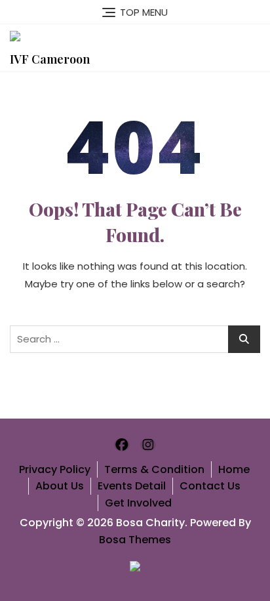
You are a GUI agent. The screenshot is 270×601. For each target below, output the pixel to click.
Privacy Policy (54, 469)
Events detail (132, 485)
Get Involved (138, 502)
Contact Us (210, 485)
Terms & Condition (154, 469)
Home (234, 469)
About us (59, 485)
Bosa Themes (135, 539)
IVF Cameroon (50, 59)
